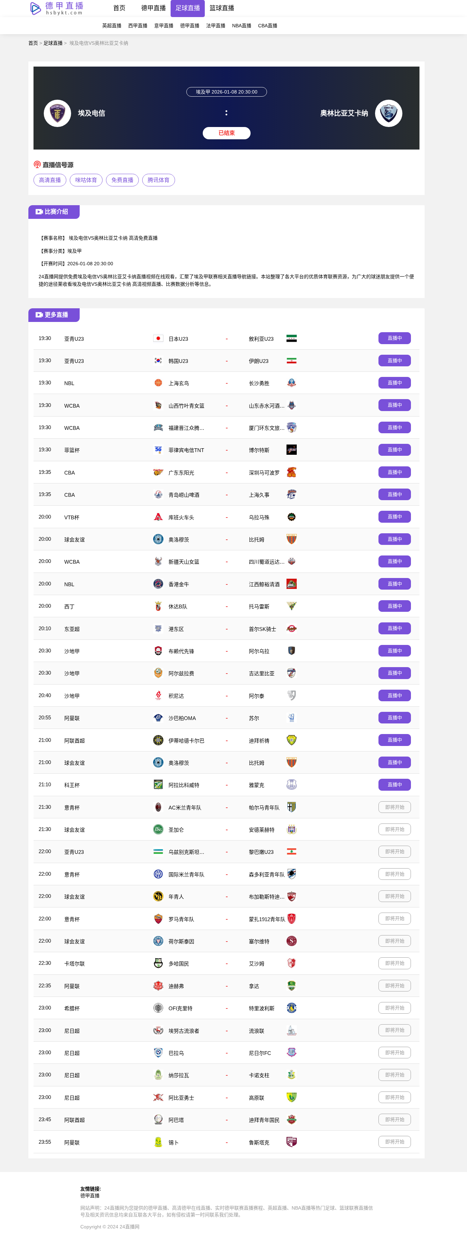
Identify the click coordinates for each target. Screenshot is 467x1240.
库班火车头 (181, 517)
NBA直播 (241, 25)
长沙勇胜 (259, 383)
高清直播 (50, 180)
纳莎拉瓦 (179, 1075)
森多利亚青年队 (267, 874)
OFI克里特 (180, 1008)
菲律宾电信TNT (186, 450)
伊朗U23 (258, 361)
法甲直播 (215, 25)
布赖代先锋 (181, 651)
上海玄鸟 (179, 383)
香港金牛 (179, 584)
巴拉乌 (176, 1053)
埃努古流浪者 (184, 1031)
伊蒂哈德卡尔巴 (186, 741)
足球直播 (187, 8)
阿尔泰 (256, 696)
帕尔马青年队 (264, 808)
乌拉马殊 (259, 517)
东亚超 (72, 629)
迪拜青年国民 (264, 1120)
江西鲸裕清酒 (264, 584)
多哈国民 (179, 964)
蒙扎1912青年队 (267, 919)
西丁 (69, 606)
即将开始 (394, 807)
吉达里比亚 (262, 673)
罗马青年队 (181, 919)
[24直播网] (56, 15)
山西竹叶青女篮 (186, 406)
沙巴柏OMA (182, 718)
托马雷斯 (259, 606)
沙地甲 (72, 651)
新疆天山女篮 (184, 562)
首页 (119, 8)
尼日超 (72, 1031)
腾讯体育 (159, 180)
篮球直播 (222, 8)
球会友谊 (74, 539)
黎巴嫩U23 (261, 852)
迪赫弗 (176, 986)
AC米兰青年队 (185, 808)
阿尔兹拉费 (181, 673)
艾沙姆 (256, 964)
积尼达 (176, 696)
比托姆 (256, 539)
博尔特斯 (259, 450)
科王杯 (72, 785)
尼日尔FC (260, 1053)
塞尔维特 (259, 941)
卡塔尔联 (74, 964)
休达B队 (178, 606)
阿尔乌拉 (259, 651)
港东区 (176, 629)
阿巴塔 (176, 1120)
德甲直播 (153, 8)
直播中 (395, 338)
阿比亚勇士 (181, 1098)
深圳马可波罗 (264, 473)
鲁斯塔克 (259, 1142)
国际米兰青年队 (186, 874)
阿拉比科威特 (184, 785)
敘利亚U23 (261, 339)
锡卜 (174, 1142)
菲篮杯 (72, 450)
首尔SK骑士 (262, 629)
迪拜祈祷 (259, 741)
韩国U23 (178, 361)
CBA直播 (267, 25)
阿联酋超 (74, 741)
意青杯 (72, 808)
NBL (69, 383)
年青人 (176, 897)
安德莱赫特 (262, 830)
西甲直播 (137, 25)
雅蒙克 (256, 785)
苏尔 (254, 718)
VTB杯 (71, 517)
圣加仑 (176, 830)
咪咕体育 (86, 180)
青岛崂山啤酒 (184, 495)
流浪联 (256, 1031)
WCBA (72, 406)
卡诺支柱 (259, 1075)
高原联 (256, 1098)
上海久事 (259, 495)
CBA (69, 473)
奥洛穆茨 (179, 539)
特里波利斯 (262, 1008)
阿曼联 (72, 718)
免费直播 (122, 180)
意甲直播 (163, 25)
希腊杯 (72, 1008)
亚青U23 (74, 339)
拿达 (254, 986)
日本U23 (178, 339)
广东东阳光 (181, 473)
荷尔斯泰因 (181, 941)
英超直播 (111, 25)
